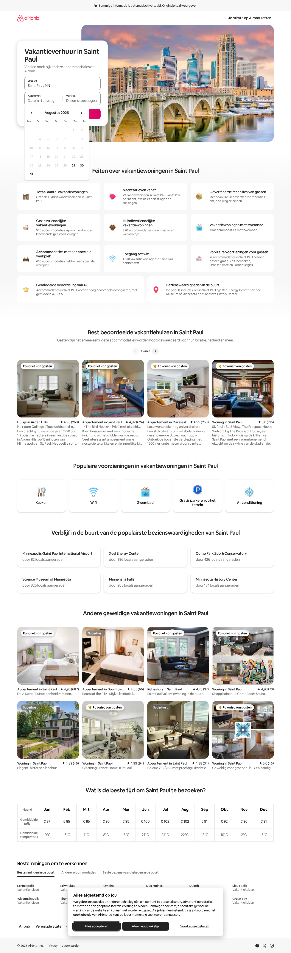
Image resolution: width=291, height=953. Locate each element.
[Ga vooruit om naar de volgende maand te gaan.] (81, 113)
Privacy (53, 946)
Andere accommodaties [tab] (78, 872)
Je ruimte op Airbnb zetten (249, 18)
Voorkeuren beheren (194, 926)
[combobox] (62, 85)
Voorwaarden (71, 946)
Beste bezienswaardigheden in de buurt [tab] (131, 872)
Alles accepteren (96, 926)
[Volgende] (155, 351)
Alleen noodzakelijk (145, 926)
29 (73, 165)
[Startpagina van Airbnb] (28, 18)
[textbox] (43, 100)
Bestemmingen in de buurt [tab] (35, 872)
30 (82, 165)
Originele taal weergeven (179, 6)
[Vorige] (135, 351)
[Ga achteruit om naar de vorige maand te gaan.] (32, 113)
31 (31, 174)
